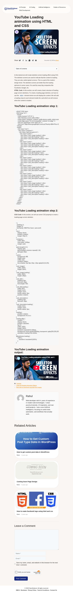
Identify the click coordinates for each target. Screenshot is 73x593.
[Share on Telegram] (32, 60)
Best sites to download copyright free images (29, 387)
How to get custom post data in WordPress (33, 452)
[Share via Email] (35, 60)
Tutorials (18, 383)
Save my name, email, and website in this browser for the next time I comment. (37, 564)
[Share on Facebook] (23, 60)
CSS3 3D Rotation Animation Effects (26, 385)
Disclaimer (24, 590)
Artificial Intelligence (44, 7)
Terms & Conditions (43, 590)
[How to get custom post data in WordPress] (36, 441)
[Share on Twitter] (19, 60)
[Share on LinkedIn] (26, 60)
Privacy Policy (32, 590)
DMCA (18, 590)
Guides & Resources (60, 7)
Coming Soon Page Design (27, 482)
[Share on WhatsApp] (29, 60)
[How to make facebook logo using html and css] (36, 500)
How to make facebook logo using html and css (35, 511)
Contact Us (53, 590)
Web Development (24, 10)
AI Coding (32, 7)
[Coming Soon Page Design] (36, 470)
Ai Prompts (22, 7)
